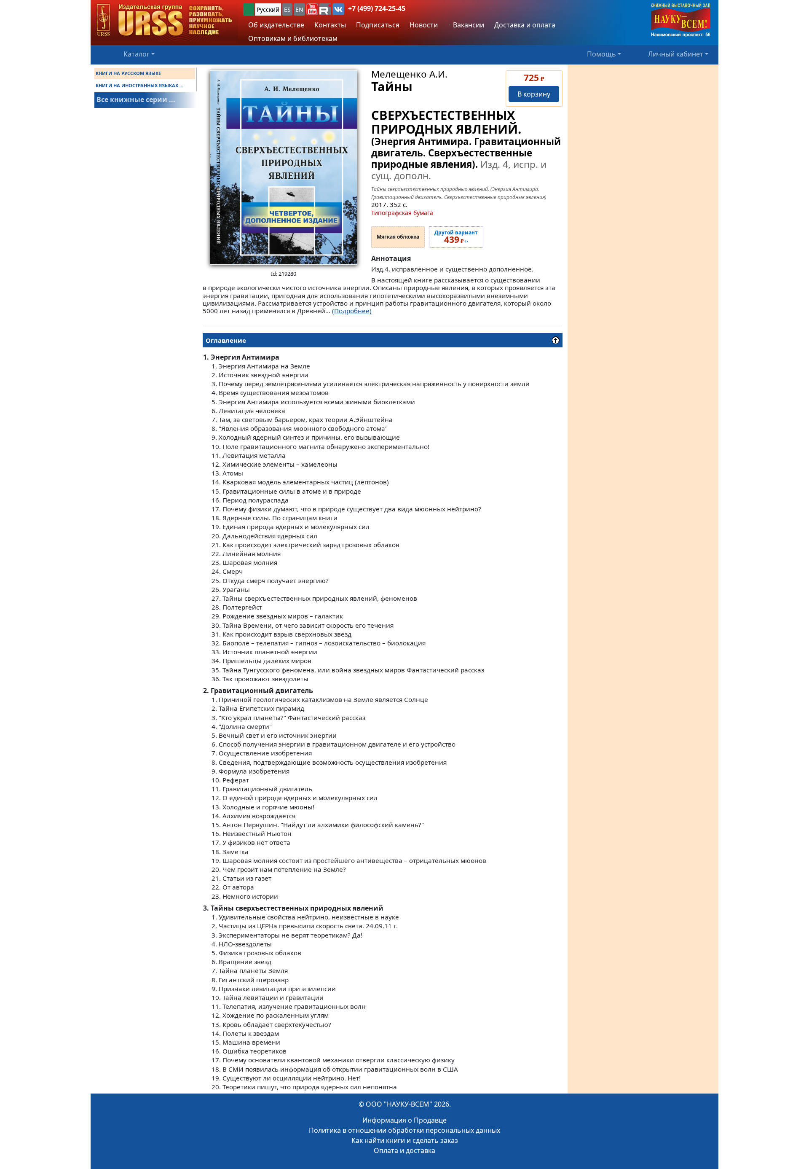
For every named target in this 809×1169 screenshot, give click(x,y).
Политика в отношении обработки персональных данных (404, 1130)
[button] (312, 9)
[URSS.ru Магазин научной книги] (164, 20)
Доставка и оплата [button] (524, 25)
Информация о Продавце (404, 1120)
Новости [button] (424, 25)
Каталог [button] (136, 54)
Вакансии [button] (467, 25)
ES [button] (287, 9)
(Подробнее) (352, 310)
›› (456, 237)
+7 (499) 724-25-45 (376, 8)
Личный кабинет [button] (675, 54)
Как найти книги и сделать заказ (404, 1140)
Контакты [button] (330, 25)
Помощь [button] (601, 54)
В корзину (533, 94)
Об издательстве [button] (276, 25)
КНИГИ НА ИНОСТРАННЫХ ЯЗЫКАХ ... (139, 85)
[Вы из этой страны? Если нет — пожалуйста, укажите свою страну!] (248, 9)
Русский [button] (268, 9)
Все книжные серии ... (135, 99)
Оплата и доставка (404, 1150)
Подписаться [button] (377, 25)
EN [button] (299, 9)
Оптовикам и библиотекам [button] (293, 38)
